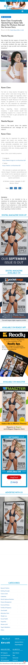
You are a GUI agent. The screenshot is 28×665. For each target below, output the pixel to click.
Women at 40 (4, 624)
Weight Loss (4, 616)
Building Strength (5, 591)
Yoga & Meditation (5, 627)
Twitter (4, 642)
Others (2, 630)
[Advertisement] (14, 548)
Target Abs (3, 621)
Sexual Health (4, 619)
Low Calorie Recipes (5, 655)
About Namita (16, 653)
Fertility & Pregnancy (6, 607)
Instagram (9, 642)
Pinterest (7, 642)
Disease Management (6, 602)
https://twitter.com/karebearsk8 (11, 165)
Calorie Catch (4, 593)
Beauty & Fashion (5, 588)
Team (14, 655)
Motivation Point (5, 613)
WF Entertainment (5, 660)
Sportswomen (7, 17)
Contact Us (15, 660)
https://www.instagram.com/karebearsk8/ (14, 160)
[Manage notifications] (24, 662)
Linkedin (5, 642)
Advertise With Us (19, 642)
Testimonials (15, 658)
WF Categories (4, 653)
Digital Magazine (19, 644)
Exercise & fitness (5, 605)
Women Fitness (8, 7)
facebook (2, 642)
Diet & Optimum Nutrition (7, 599)
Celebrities (3, 596)
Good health (4, 610)
